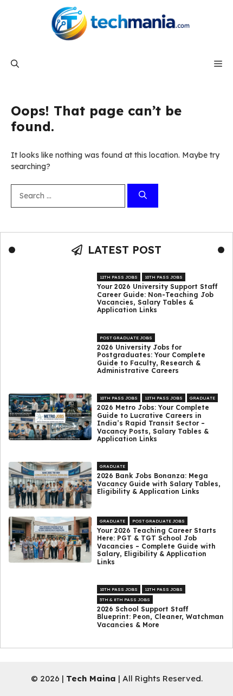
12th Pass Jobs (119, 277)
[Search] (142, 196)
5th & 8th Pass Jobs (125, 599)
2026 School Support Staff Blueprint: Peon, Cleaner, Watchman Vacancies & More (160, 617)
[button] (15, 64)
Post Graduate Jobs (126, 337)
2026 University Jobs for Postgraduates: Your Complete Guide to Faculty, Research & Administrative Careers (151, 359)
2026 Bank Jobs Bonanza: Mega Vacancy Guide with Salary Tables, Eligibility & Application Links (159, 483)
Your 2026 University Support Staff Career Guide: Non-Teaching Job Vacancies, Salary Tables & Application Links (157, 298)
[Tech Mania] (116, 24)
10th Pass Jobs (164, 277)
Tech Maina (91, 678)
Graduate (202, 398)
